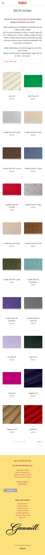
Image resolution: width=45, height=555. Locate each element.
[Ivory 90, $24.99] (12, 81)
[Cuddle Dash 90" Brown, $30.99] (33, 228)
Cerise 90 (11, 393)
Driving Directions (23, 482)
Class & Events (22, 506)
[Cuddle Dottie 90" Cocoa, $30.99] (12, 153)
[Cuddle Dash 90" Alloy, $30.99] (33, 190)
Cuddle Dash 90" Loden (11, 280)
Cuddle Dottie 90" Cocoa (12, 168)
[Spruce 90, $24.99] (33, 342)
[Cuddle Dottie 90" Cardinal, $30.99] (12, 190)
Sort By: (6, 61)
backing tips (21, 19)
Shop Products (22, 504)
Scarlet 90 (33, 429)
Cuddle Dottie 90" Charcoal (33, 319)
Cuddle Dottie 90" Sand (33, 132)
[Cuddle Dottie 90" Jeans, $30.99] (33, 153)
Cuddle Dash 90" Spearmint (33, 281)
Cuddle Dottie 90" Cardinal (11, 206)
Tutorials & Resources (22, 515)
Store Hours (22, 484)
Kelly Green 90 (33, 96)
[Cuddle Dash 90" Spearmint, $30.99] (33, 264)
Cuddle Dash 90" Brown (33, 243)
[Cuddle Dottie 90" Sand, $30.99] (33, 117)
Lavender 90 (11, 357)
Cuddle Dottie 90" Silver (11, 132)
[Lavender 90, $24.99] (12, 342)
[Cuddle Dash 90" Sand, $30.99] (12, 228)
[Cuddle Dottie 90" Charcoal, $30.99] (33, 303)
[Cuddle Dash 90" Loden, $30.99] (12, 264)
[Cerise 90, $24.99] (12, 378)
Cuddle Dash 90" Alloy (33, 205)
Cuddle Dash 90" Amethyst (12, 319)
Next (39, 442)
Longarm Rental (22, 510)
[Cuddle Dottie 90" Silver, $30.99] (12, 117)
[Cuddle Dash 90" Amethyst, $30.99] (12, 303)
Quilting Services (22, 508)
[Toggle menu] (3, 3)
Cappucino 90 (12, 429)
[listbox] (16, 61)
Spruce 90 (33, 357)
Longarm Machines (22, 513)
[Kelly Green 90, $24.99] (33, 81)
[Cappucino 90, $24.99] (12, 414)
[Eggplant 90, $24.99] (33, 378)
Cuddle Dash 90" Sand (12, 243)
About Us (22, 517)
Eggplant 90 (33, 393)
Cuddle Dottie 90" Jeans (33, 168)
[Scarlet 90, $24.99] (33, 414)
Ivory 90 (12, 96)
